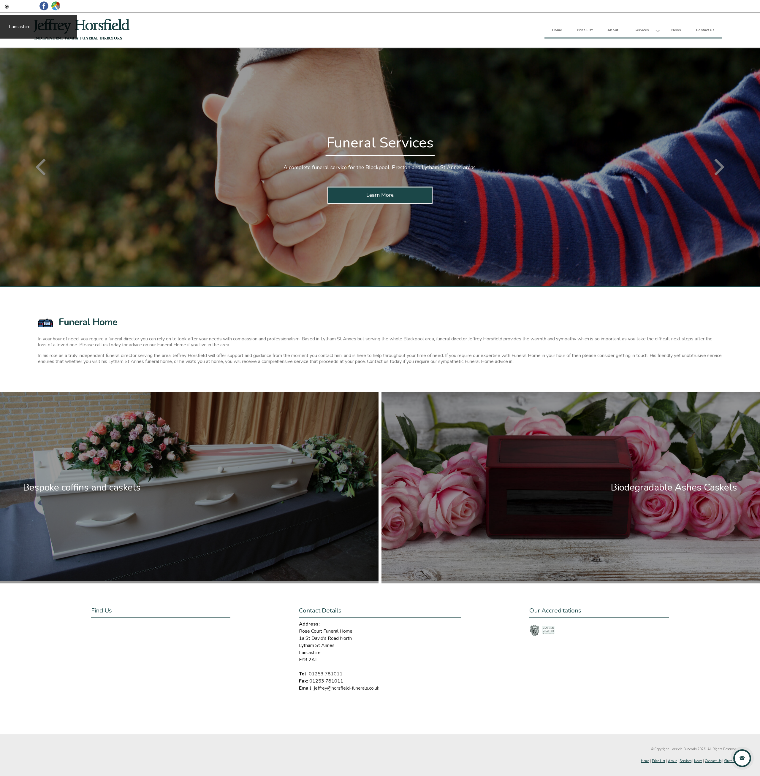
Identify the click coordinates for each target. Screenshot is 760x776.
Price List (585, 29)
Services (641, 29)
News (676, 29)
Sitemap (730, 761)
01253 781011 (326, 674)
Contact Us (705, 29)
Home (557, 29)
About (612, 29)
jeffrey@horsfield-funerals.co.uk (346, 688)
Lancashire (20, 26)
